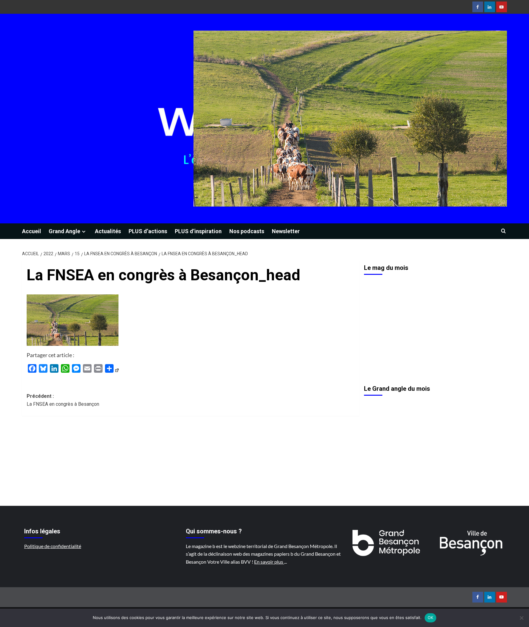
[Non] (521, 618)
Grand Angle (64, 231)
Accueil (31, 231)
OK (430, 617)
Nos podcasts (246, 231)
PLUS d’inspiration (198, 231)
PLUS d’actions (148, 231)
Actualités (108, 231)
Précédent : (63, 400)
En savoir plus (269, 562)
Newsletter (286, 231)
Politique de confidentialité (52, 546)
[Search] (503, 231)
